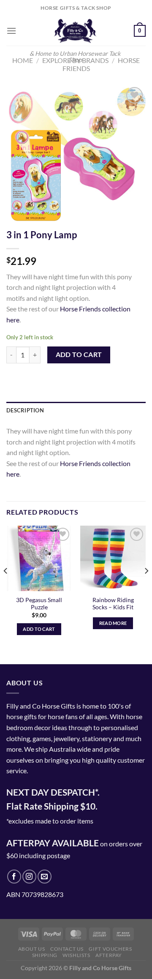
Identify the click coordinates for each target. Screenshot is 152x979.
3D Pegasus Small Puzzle (39, 604)
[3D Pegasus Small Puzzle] (39, 558)
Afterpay (108, 955)
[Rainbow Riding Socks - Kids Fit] (113, 558)
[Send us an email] (45, 877)
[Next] (146, 588)
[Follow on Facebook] (14, 877)
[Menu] (11, 30)
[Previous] (6, 588)
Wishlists (76, 955)
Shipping (44, 955)
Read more (113, 623)
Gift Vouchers (110, 949)
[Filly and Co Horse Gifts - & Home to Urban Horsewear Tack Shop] (75, 31)
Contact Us (67, 949)
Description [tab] (25, 410)
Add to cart (79, 354)
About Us (31, 949)
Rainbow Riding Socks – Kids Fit (113, 604)
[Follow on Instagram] (29, 877)
